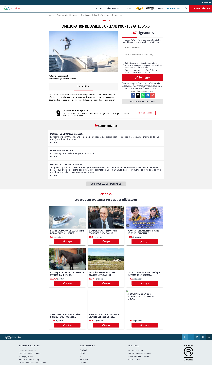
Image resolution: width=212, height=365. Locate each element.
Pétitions (60, 15)
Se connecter (206, 2)
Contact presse (134, 362)
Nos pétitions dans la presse (139, 356)
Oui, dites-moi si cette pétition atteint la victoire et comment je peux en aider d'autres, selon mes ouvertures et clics (143, 65)
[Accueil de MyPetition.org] (12, 8)
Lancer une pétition (201, 8)
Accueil (99, 8)
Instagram (84, 362)
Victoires (127, 8)
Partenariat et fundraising (29, 362)
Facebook (83, 353)
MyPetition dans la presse (138, 359)
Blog (160, 8)
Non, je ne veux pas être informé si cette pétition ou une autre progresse (141, 71)
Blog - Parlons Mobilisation (29, 356)
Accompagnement (26, 359)
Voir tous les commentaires (106, 184)
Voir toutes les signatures (142, 101)
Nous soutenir (174, 8)
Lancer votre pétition (27, 353)
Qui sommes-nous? (135, 353)
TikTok (82, 356)
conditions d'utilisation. (151, 88)
